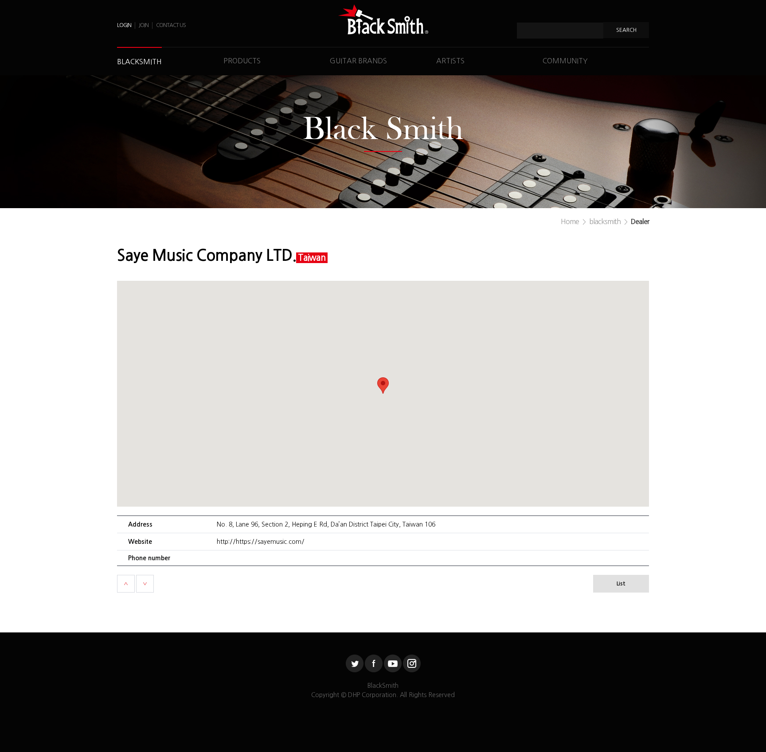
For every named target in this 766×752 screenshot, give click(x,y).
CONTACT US (171, 25)
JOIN (144, 25)
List (621, 583)
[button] (383, 385)
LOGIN (124, 25)
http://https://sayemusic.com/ (261, 542)
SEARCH (626, 30)
